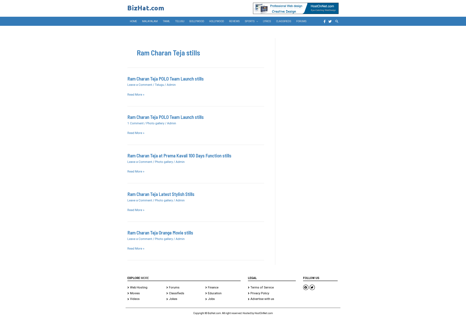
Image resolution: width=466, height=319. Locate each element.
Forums (301, 21)
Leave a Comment (139, 85)
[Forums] (184, 287)
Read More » (135, 95)
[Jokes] (184, 299)
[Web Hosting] (145, 287)
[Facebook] (324, 21)
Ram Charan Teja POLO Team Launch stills (165, 78)
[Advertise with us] (272, 299)
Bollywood (196, 21)
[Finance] (223, 287)
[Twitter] (330, 21)
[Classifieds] (184, 293)
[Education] (223, 293)
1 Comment (135, 123)
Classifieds (283, 21)
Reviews (234, 21)
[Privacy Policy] (272, 293)
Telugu (179, 21)
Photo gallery (155, 123)
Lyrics (267, 21)
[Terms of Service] (272, 287)
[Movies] (145, 293)
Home (133, 21)
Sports (250, 21)
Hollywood (216, 21)
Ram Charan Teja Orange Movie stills (160, 232)
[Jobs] (223, 299)
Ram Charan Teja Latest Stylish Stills (160, 194)
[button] (256, 21)
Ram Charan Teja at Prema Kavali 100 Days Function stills (179, 155)
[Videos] (145, 299)
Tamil (166, 21)
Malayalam (150, 21)
